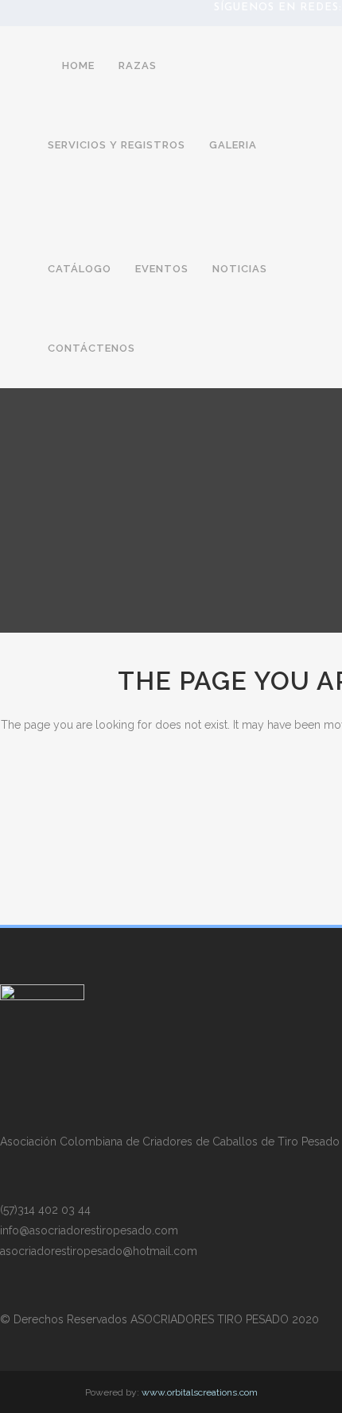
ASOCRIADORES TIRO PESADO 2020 (224, 1319)
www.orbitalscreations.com (200, 1392)
